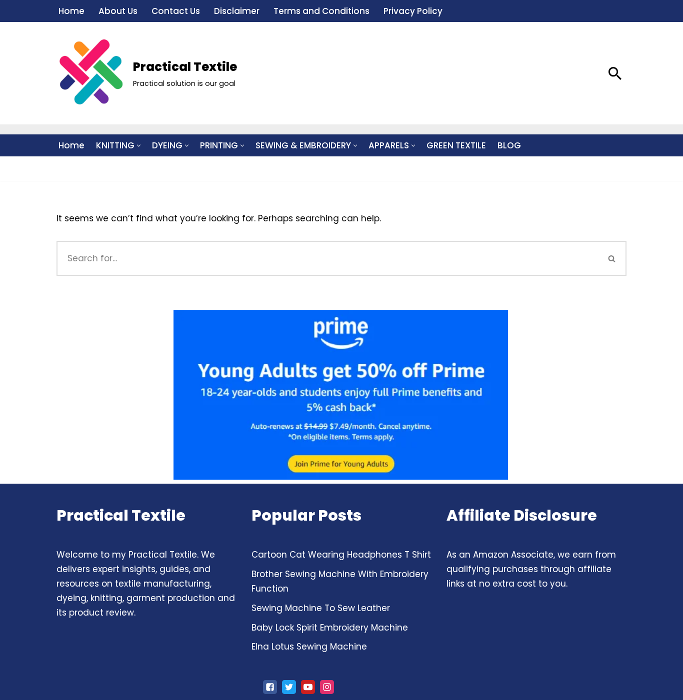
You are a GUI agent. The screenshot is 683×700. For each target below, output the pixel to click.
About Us (118, 11)
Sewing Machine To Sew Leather (321, 608)
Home (71, 11)
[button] (138, 145)
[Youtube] (308, 687)
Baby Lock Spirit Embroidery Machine (330, 628)
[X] (289, 687)
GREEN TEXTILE (456, 145)
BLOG (509, 145)
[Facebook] (270, 687)
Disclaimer (237, 11)
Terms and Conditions (322, 11)
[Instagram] (327, 687)
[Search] (615, 73)
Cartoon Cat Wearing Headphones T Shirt (341, 555)
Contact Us (176, 11)
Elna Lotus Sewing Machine (309, 647)
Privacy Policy (413, 11)
